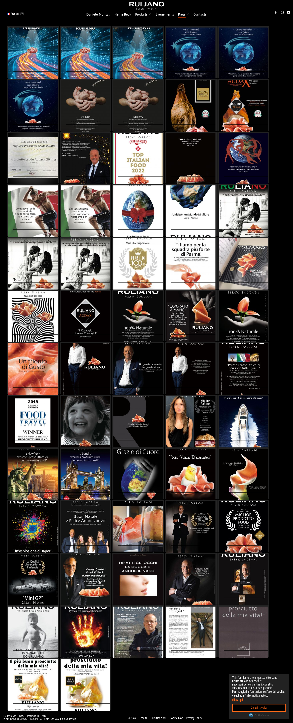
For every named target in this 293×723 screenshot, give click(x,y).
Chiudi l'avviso (259, 707)
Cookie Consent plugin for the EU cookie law (259, 715)
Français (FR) (17, 13)
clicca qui (237, 699)
